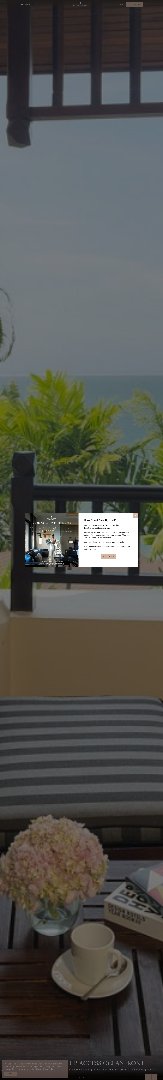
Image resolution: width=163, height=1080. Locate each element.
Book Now (108, 557)
